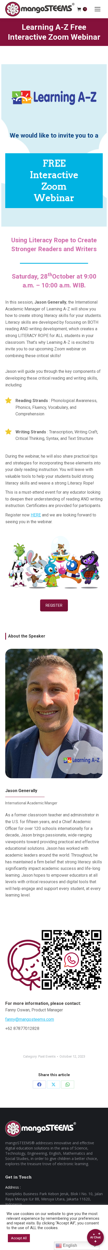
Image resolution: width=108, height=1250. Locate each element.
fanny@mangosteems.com (29, 1019)
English (69, 1245)
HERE (36, 514)
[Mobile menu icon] (97, 9)
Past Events (47, 1056)
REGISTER (54, 605)
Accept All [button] (19, 1238)
